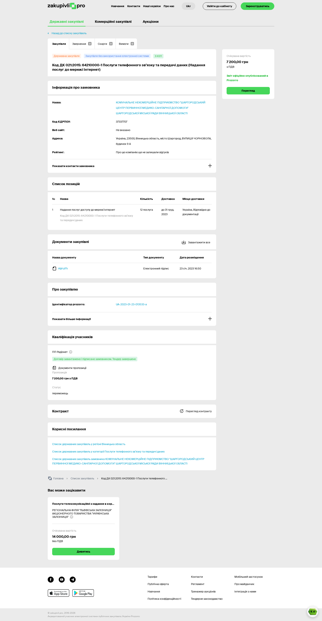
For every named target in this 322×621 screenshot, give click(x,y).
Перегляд (248, 90)
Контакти (133, 6)
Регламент (197, 584)
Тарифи (152, 576)
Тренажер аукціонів (203, 591)
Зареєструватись (257, 6)
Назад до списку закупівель (69, 33)
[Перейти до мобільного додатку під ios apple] (58, 593)
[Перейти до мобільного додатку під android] (83, 593)
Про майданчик (244, 584)
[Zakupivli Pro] (66, 6)
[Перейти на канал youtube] (62, 579)
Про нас (169, 6)
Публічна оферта (158, 584)
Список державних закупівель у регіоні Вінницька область (88, 444)
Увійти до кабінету (219, 6)
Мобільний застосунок (248, 576)
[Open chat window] (312, 611)
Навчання (117, 6)
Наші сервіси (152, 6)
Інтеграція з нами (245, 591)
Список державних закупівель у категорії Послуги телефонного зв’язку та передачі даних (108, 451)
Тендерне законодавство (206, 598)
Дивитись (83, 551)
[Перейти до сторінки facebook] (51, 579)
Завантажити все (198, 242)
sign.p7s (63, 268)
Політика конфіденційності (164, 598)
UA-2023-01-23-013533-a (131, 304)
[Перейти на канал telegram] (73, 579)
